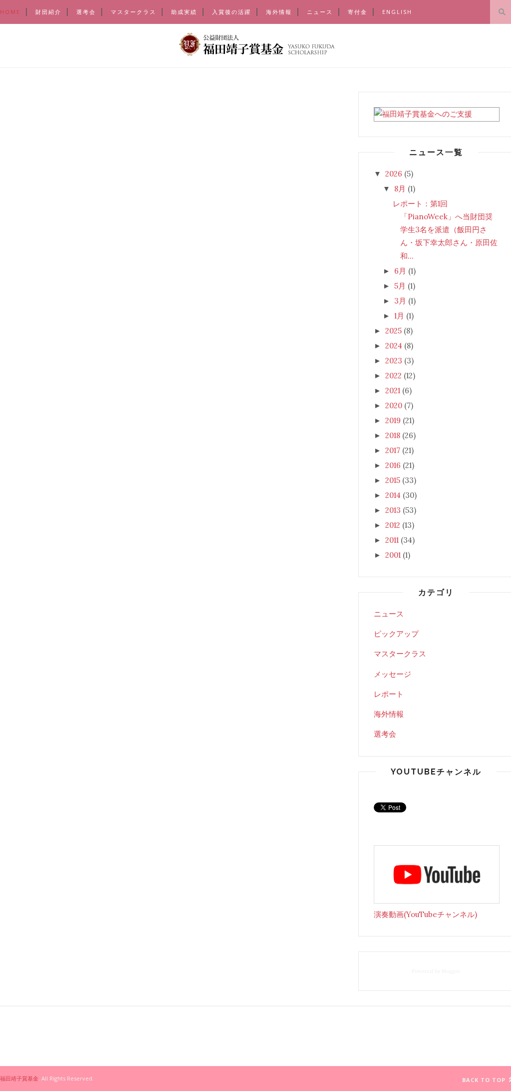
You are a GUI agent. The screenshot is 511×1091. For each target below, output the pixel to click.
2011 (392, 540)
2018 (392, 435)
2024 (393, 345)
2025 (393, 330)
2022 (393, 375)
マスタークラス (133, 11)
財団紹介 (48, 11)
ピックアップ (396, 633)
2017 (392, 450)
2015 (392, 480)
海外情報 (279, 11)
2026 (393, 173)
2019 (393, 420)
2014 (393, 495)
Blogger (451, 971)
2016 (393, 465)
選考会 (86, 11)
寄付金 (357, 11)
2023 (393, 360)
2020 (393, 405)
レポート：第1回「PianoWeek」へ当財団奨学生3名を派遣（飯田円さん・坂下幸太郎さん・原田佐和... (445, 230)
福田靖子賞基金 (19, 1078)
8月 (400, 188)
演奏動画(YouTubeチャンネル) (425, 914)
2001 (393, 555)
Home (10, 11)
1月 (399, 315)
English (397, 11)
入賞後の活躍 (231, 11)
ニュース (320, 11)
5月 (400, 286)
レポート (389, 694)
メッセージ (392, 674)
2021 (392, 390)
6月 (400, 271)
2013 (393, 510)
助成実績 (184, 11)
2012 (392, 525)
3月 (400, 301)
